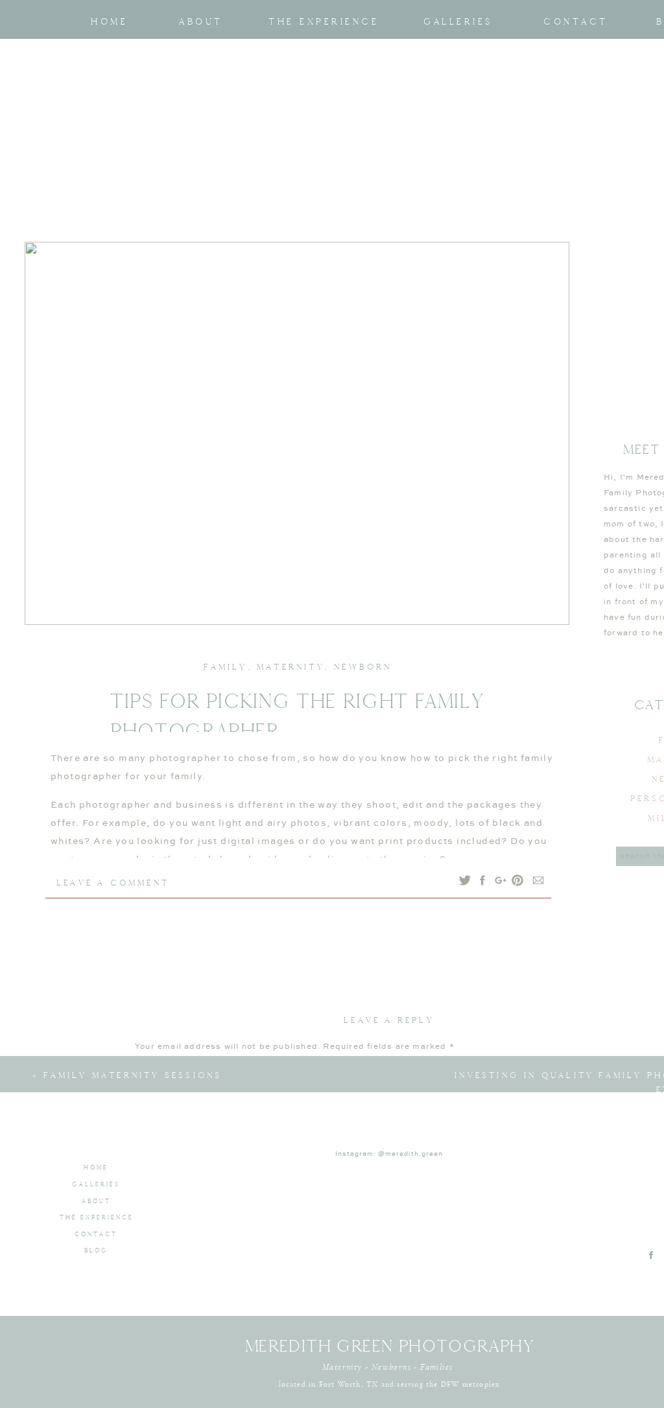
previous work (129, 1086)
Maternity (291, 666)
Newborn (363, 666)
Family (225, 666)
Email (151, 1263)
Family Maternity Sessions (132, 1075)
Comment (160, 1070)
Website (153, 1302)
